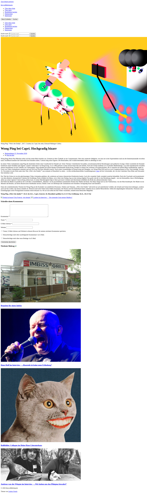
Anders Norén (12, 491)
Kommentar (5, 216)
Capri (97, 171)
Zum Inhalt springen (7, 2)
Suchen (15, 19)
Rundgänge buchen (11, 12)
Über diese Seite (10, 8)
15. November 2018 (16, 153)
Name (3, 220)
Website (3, 227)
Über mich (8, 10)
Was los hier (10, 155)
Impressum (8, 16)
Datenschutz (9, 14)
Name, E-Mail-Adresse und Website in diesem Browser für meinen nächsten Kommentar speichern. (34, 231)
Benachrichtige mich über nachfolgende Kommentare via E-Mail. (23, 235)
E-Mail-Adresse (6, 224)
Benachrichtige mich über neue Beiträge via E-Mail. (19, 238)
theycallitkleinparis (7, 5)
